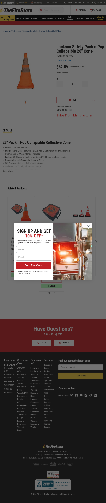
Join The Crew (34, 265)
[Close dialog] (88, 226)
